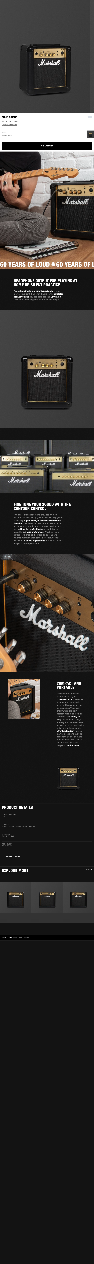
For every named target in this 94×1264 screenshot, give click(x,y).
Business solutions (56, 5)
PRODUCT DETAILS (13, 856)
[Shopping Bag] (84, 10)
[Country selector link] (88, 5)
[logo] (9, 9)
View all (89, 869)
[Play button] (47, 466)
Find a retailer (80, 5)
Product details (10, 124)
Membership (69, 5)
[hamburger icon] (88, 10)
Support (70, 10)
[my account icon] (81, 10)
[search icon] (77, 10)
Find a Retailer (47, 146)
